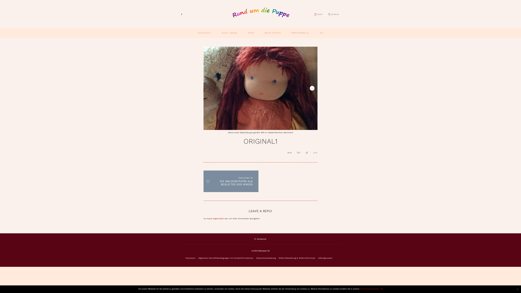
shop (320, 14)
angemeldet (218, 218)
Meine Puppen (273, 33)
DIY (321, 33)
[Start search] (329, 14)
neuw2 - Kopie (312, 88)
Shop (251, 33)
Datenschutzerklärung (266, 258)
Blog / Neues (229, 33)
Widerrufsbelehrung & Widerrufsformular (297, 258)
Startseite (204, 33)
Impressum (190, 258)
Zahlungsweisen (325, 258)
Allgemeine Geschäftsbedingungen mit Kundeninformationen (225, 258)
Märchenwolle (300, 33)
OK (382, 289)
